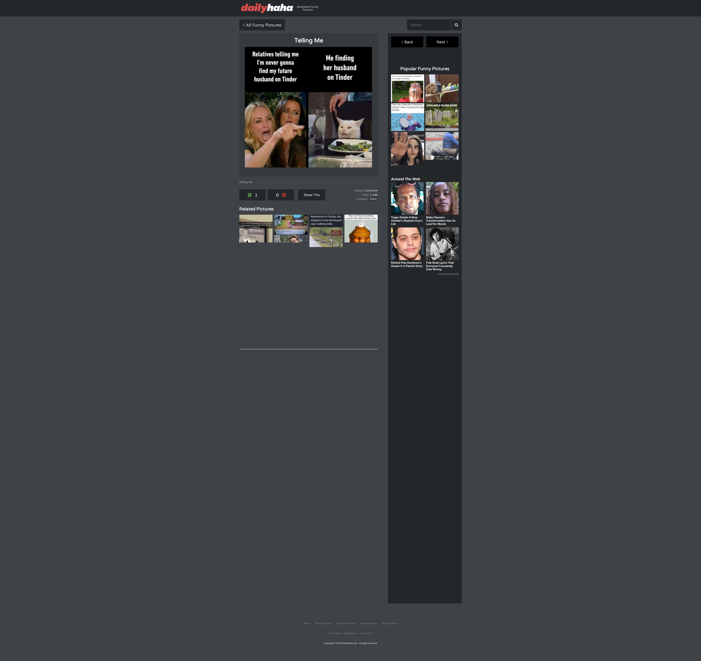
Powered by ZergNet (448, 274)
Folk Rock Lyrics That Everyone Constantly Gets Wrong (440, 266)
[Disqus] (308, 298)
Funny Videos (323, 623)
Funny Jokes (389, 623)
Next (441, 42)
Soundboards (368, 623)
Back (408, 42)
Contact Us (366, 633)
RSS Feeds (334, 633)
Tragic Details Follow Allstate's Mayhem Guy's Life (407, 220)
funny (373, 198)
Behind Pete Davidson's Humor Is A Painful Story (406, 264)
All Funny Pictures (263, 25)
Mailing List (350, 633)
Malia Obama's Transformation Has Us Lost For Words (440, 220)
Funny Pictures (346, 623)
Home (307, 623)
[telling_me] (308, 107)
